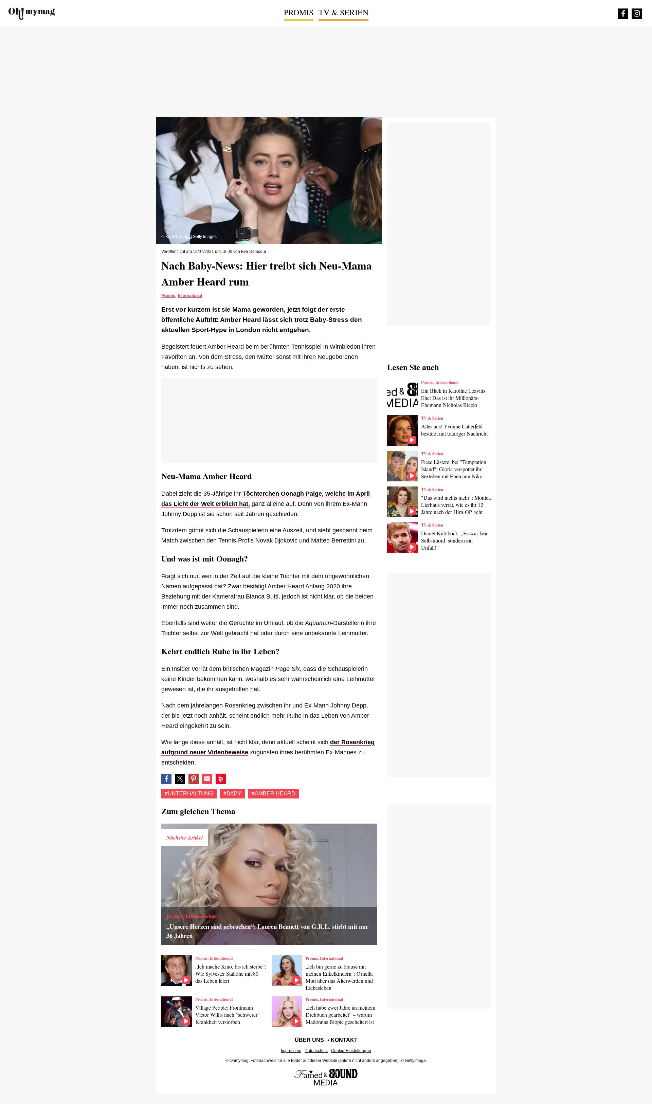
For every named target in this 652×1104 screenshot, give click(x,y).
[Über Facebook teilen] (166, 779)
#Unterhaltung (189, 793)
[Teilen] (193, 779)
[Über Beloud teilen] (221, 779)
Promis (298, 12)
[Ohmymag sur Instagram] (637, 13)
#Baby (232, 793)
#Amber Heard (273, 793)
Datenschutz (316, 1050)
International (190, 295)
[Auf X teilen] (180, 779)
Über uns (309, 1040)
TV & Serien (343, 12)
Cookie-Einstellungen (351, 1050)
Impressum (291, 1050)
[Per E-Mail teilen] (207, 779)
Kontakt (344, 1040)
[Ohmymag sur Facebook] (623, 13)
